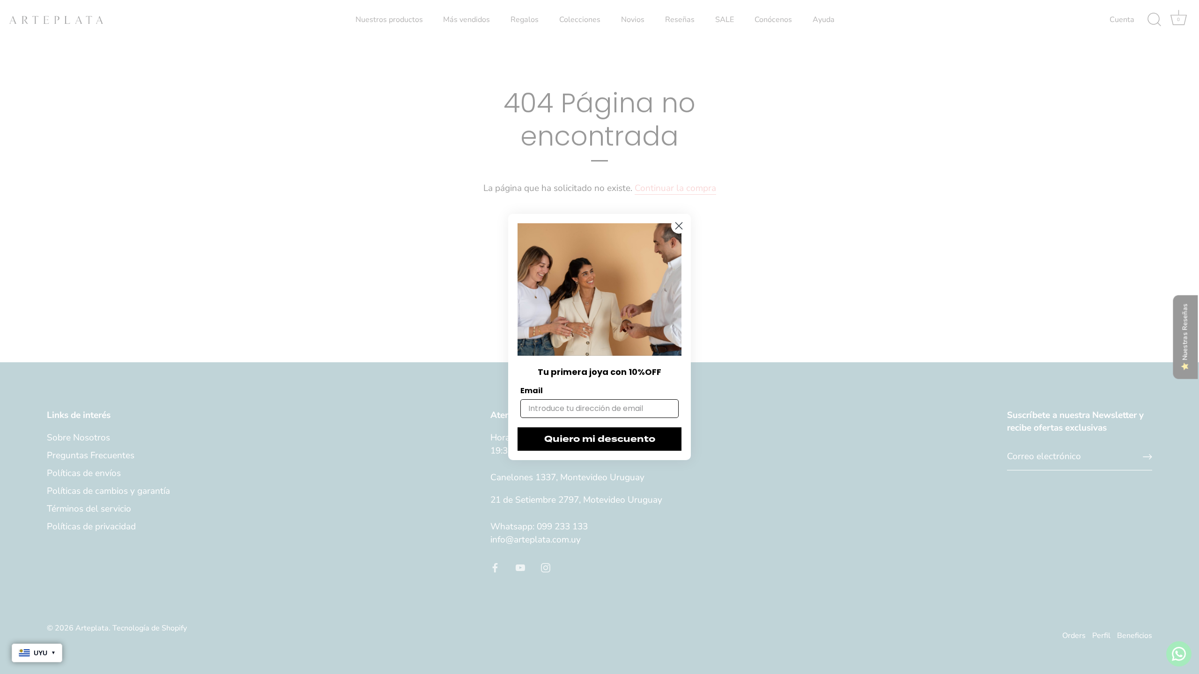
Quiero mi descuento (599, 439)
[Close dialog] (679, 226)
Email (531, 390)
